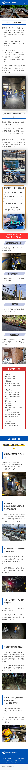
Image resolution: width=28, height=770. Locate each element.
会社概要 (9, 758)
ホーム (4, 758)
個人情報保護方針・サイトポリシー (14, 762)
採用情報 (8, 760)
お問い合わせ (18, 760)
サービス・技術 (16, 758)
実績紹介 (23, 758)
